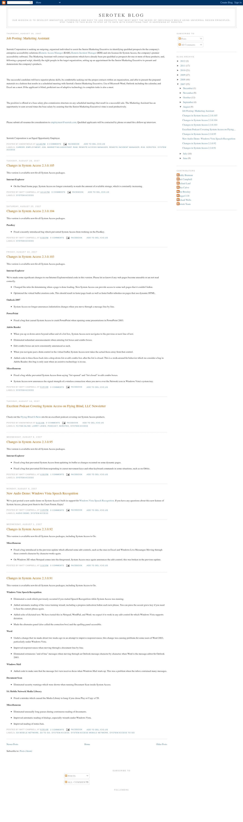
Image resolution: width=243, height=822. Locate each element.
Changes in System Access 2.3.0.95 (30, 442)
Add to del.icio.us (94, 144)
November (188, 92)
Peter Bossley (184, 191)
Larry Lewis (39, 426)
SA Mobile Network (27, 733)
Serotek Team (184, 204)
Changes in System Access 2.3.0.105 (30, 165)
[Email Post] (65, 144)
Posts (183, 38)
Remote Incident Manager (83, 52)
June (185, 158)
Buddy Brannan (185, 175)
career (20, 147)
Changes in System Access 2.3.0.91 (30, 578)
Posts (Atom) (26, 751)
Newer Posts (12, 744)
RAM (75, 147)
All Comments (188, 44)
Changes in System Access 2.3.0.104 (30, 211)
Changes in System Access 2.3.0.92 (30, 529)
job (44, 147)
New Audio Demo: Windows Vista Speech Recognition (42, 493)
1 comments (57, 474)
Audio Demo (22, 513)
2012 (183, 61)
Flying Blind (23, 426)
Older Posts (161, 744)
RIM (143, 147)
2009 (183, 74)
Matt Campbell (185, 179)
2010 (183, 70)
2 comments (57, 730)
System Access (25, 195)
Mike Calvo (183, 187)
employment (33, 147)
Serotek (151, 147)
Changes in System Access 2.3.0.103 (30, 256)
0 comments (54, 144)
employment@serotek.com (63, 122)
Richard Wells (184, 199)
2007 (183, 84)
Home (87, 744)
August (187, 106)
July (185, 153)
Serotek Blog (121, 15)
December (188, 88)
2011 (183, 65)
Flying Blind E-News (31, 416)
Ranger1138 (183, 195)
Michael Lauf (184, 183)
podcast (52, 426)
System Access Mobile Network (89, 733)
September (188, 102)
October (187, 97)
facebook (74, 144)
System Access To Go (122, 733)
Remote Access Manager (51, 52)
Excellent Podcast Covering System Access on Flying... (208, 129)
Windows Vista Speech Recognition (96, 500)
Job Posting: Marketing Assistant (28, 38)
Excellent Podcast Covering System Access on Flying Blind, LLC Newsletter (56, 406)
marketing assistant (59, 147)
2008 (183, 79)
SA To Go (45, 733)
